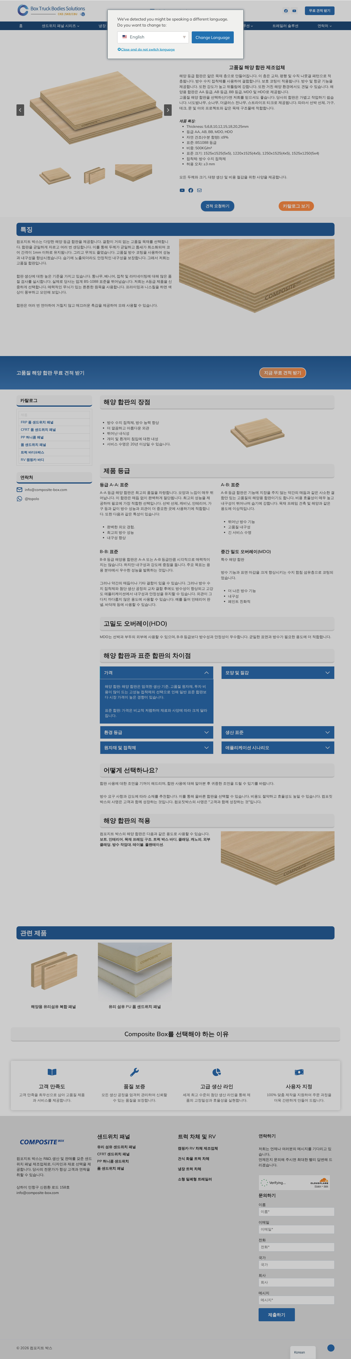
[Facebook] (286, 10)
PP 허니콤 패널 (32, 437)
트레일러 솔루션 (285, 26)
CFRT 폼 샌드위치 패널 (38, 429)
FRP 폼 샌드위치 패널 (37, 422)
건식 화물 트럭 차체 (193, 1158)
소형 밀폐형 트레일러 (195, 1179)
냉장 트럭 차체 (189, 1169)
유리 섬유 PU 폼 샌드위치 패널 (135, 1007)
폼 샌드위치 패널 (33, 444)
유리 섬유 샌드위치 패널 (116, 1147)
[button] (54, 176)
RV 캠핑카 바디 (32, 460)
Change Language (213, 37)
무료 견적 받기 (319, 10)
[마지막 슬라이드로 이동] (20, 110)
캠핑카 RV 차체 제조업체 (198, 1148)
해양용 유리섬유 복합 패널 (53, 1007)
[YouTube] (294, 10)
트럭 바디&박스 (32, 452)
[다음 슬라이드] (168, 110)
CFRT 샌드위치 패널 (113, 1154)
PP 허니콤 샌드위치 (113, 1161)
